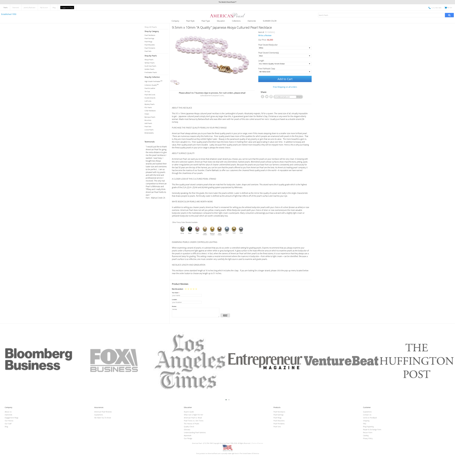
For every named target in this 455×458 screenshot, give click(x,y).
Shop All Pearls (151, 27)
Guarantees (98, 415)
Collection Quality (151, 85)
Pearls (6, 8)
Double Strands (150, 98)
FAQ (364, 423)
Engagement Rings (67, 8)
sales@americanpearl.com (212, 95)
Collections (236, 21)
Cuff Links (148, 101)
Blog (54, 8)
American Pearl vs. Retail (193, 418)
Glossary (187, 429)
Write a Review (264, 35)
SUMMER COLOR (269, 21)
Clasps (147, 114)
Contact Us (367, 415)
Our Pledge (188, 438)
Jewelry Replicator (29, 8)
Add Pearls (148, 123)
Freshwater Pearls (151, 72)
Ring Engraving (368, 426)
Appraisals (187, 435)
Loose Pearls (149, 130)
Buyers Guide (189, 412)
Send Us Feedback (370, 418)
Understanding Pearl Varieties (195, 432)
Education (221, 21)
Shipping (366, 421)
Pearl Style (190, 21)
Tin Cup (147, 91)
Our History (9, 421)
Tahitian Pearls (150, 63)
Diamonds (15, 8)
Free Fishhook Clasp (266, 68)
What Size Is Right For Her (193, 415)
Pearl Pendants (150, 48)
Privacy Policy (368, 438)
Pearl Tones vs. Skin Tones (193, 421)
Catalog (366, 435)
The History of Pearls (191, 423)
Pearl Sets (148, 51)
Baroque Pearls (150, 117)
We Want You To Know (102, 418)
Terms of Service (257, 443)
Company (175, 21)
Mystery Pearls (150, 104)
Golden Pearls (149, 69)
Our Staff (8, 423)
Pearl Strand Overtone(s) (268, 52)
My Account (44, 8)
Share (299, 96)
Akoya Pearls (149, 60)
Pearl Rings (148, 42)
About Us (8, 412)
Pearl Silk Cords (150, 95)
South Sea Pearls (150, 66)
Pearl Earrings (149, 38)
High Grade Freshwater (153, 81)
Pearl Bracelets (150, 45)
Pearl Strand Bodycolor (268, 44)
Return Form (367, 432)
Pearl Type (206, 21)
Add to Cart (285, 79)
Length (261, 60)
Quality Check (189, 426)
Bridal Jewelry (149, 133)
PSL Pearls (148, 107)
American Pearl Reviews (103, 412)
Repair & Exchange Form (372, 429)
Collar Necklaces (150, 111)
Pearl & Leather (150, 88)
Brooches (148, 120)
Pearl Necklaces (150, 35)
